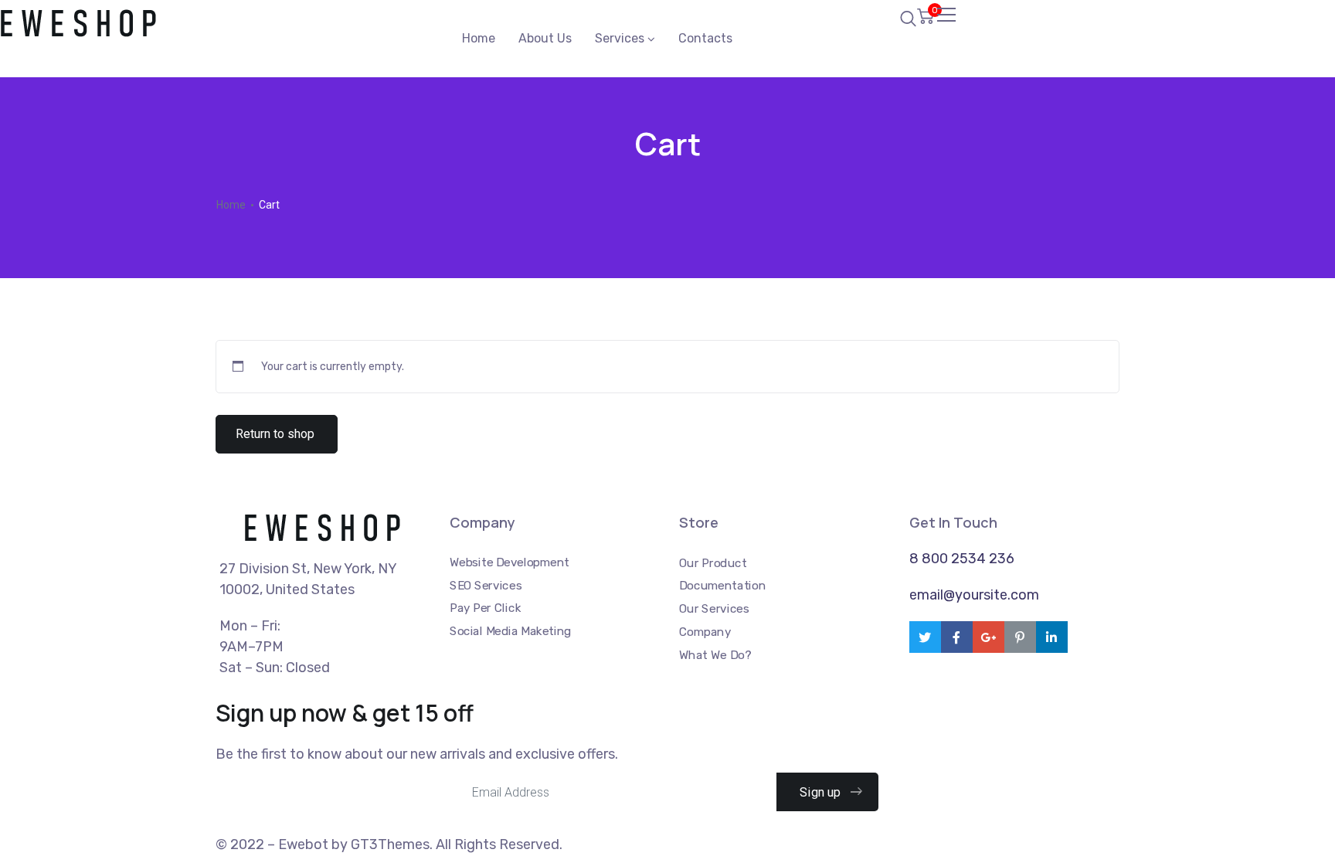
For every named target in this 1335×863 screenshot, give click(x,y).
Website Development (509, 562)
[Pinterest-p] (1020, 637)
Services (619, 38)
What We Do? (715, 654)
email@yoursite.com (974, 594)
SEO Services (485, 585)
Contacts (705, 38)
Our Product (712, 563)
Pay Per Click (485, 608)
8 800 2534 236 (961, 558)
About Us (545, 38)
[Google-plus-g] (988, 637)
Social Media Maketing (511, 631)
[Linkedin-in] (1052, 637)
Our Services (714, 609)
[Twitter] (925, 637)
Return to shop (275, 433)
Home (478, 38)
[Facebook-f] (957, 637)
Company (705, 631)
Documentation (722, 586)
